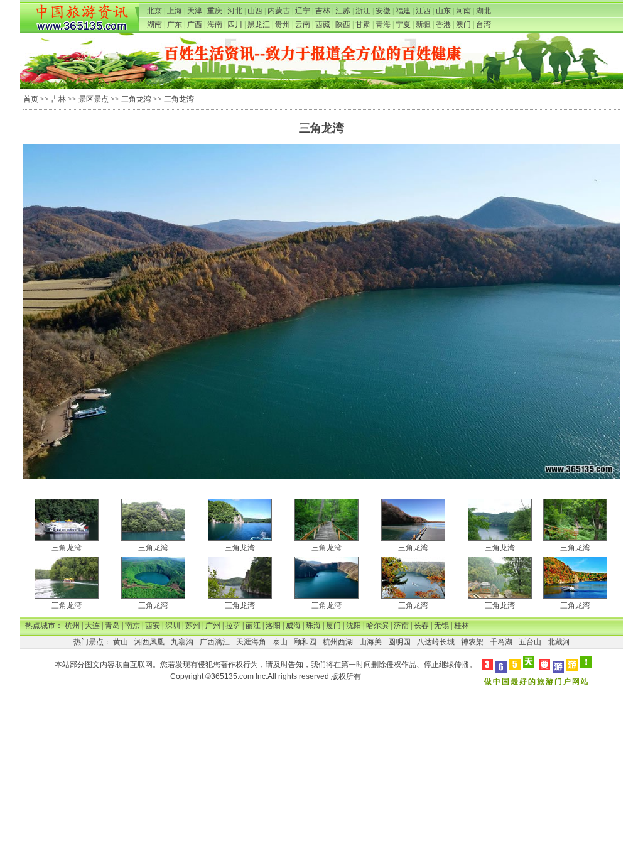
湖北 (483, 10)
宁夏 (403, 24)
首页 (30, 99)
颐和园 (305, 642)
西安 (152, 625)
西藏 (322, 24)
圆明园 (399, 642)
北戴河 (559, 642)
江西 (423, 10)
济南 (401, 625)
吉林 (322, 10)
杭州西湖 (338, 642)
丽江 (253, 625)
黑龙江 (258, 24)
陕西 (342, 24)
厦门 (333, 625)
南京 (132, 625)
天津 (194, 10)
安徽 (383, 10)
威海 (293, 625)
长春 (421, 625)
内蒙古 (278, 10)
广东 (174, 24)
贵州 (282, 24)
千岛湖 (501, 642)
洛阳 (273, 625)
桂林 (461, 625)
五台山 (530, 642)
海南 (214, 24)
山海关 (370, 642)
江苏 (342, 10)
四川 (234, 24)
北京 (154, 10)
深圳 (172, 625)
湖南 (154, 24)
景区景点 (93, 99)
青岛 (112, 625)
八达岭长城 (436, 642)
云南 (302, 24)
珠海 (313, 625)
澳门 (463, 24)
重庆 (214, 10)
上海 (174, 10)
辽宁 (302, 10)
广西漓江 (215, 642)
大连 (92, 625)
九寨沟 (182, 642)
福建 (403, 10)
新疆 (423, 24)
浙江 (362, 10)
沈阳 (353, 625)
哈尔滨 (377, 625)
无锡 (441, 625)
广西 (194, 24)
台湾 (483, 24)
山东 (443, 10)
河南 (463, 10)
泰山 (280, 642)
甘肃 (362, 24)
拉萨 (232, 625)
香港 (443, 24)
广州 (212, 625)
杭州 (72, 625)
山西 (254, 10)
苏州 (192, 625)
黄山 (120, 642)
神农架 (472, 642)
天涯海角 (251, 642)
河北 (234, 10)
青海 (383, 24)
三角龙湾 (136, 99)
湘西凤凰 (149, 642)
